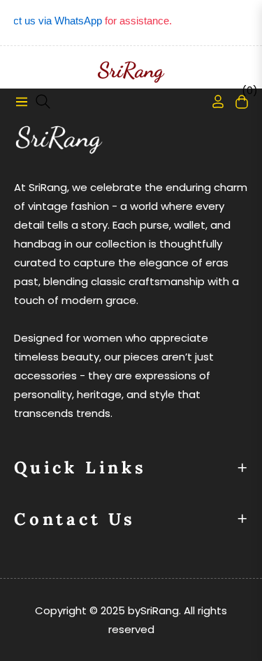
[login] (212, 101)
